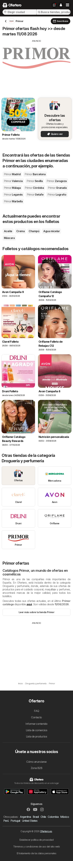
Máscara (9, 238)
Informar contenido (36, 723)
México (64, 816)
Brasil (36, 816)
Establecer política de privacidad (36, 839)
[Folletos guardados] (54, 5)
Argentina (25, 816)
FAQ (36, 711)
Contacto (36, 717)
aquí (29, 604)
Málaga (12, 187)
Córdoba (34, 187)
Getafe (35, 194)
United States (29, 820)
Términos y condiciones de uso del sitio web (36, 846)
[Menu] (67, 5)
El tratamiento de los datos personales (36, 853)
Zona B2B (36, 768)
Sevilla (35, 181)
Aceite (8, 231)
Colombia (53, 816)
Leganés (13, 194)
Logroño (57, 194)
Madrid (12, 174)
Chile (43, 816)
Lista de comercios (36, 730)
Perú (6, 820)
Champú (34, 231)
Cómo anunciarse (36, 761)
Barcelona (35, 174)
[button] (61, 5)
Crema (20, 231)
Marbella (13, 201)
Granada (57, 187)
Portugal (15, 820)
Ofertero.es (46, 831)
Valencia (13, 181)
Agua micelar (51, 231)
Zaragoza (57, 181)
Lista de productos (36, 736)
